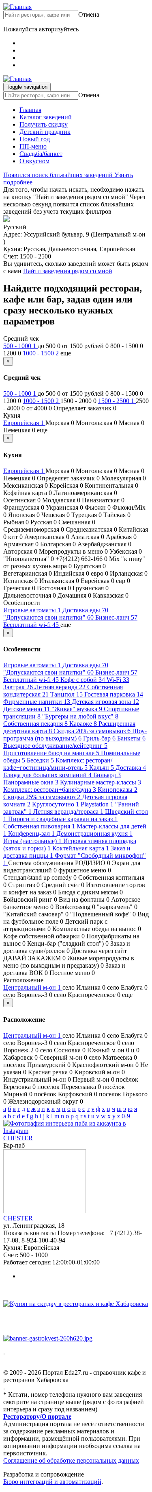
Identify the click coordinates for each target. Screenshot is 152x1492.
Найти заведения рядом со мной (67, 270)
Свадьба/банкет (40, 153)
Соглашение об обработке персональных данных (71, 1460)
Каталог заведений (45, 117)
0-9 (126, 1116)
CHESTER (18, 1138)
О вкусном (34, 161)
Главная (30, 109)
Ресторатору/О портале (37, 1416)
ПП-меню (33, 146)
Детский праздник (45, 131)
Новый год (34, 139)
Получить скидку (43, 124)
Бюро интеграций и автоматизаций (52, 1481)
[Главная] (17, 6)
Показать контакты (29, 1232)
